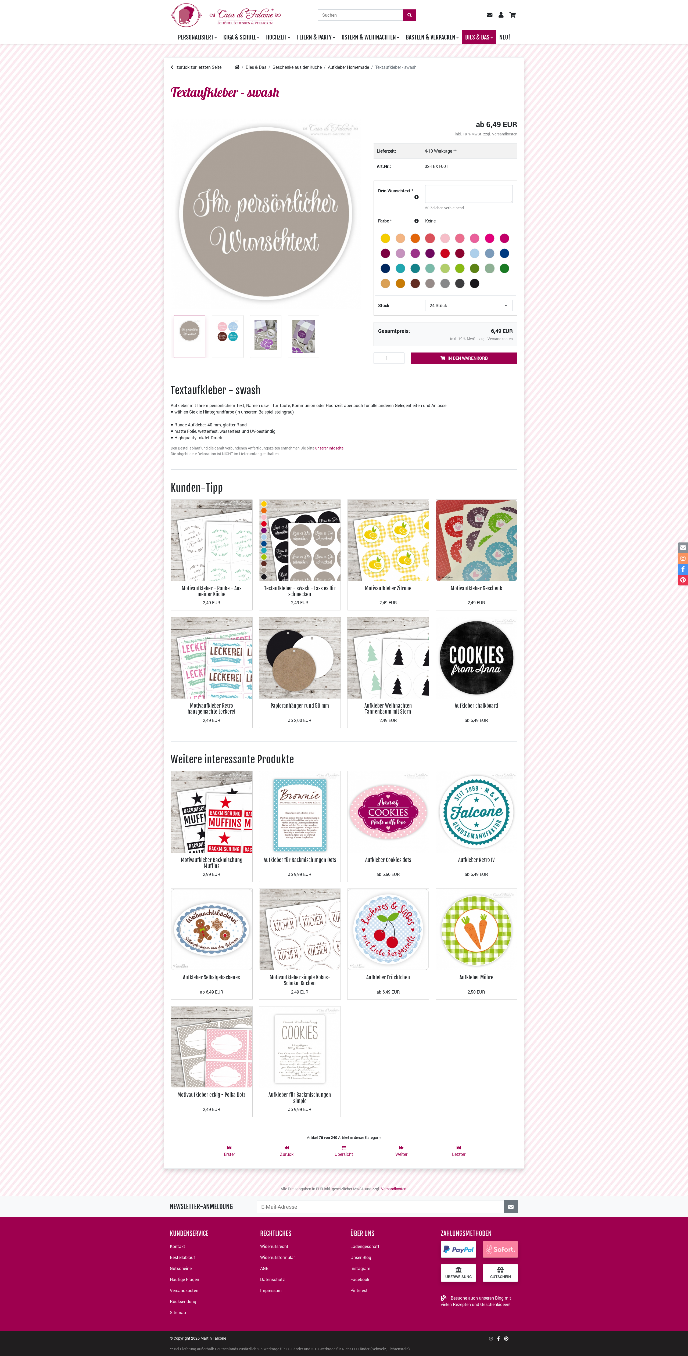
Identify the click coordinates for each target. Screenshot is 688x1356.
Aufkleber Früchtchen (388, 977)
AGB (264, 1268)
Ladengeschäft (364, 1246)
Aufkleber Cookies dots (388, 860)
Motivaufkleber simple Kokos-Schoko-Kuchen (300, 980)
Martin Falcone (213, 1338)
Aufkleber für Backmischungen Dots (300, 860)
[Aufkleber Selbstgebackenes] (211, 929)
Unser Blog (360, 1257)
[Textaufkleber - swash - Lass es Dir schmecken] (300, 540)
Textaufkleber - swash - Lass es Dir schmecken (299, 591)
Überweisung (458, 1276)
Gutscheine (181, 1268)
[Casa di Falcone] (226, 14)
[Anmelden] (511, 1206)
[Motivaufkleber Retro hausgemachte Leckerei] (211, 657)
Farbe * (385, 221)
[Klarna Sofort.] (500, 1249)
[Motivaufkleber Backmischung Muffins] (211, 811)
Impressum (271, 1290)
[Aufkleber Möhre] (476, 929)
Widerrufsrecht (274, 1246)
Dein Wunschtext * (395, 190)
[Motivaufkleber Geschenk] (476, 540)
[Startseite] (237, 67)
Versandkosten (504, 133)
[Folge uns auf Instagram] (491, 1338)
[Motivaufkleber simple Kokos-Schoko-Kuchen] (300, 929)
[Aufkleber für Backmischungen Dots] (300, 811)
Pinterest (359, 1290)
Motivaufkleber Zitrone (388, 588)
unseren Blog (491, 1298)
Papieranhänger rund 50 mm (300, 706)
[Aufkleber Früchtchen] (388, 929)
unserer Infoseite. (330, 448)
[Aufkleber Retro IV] (476, 811)
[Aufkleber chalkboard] (476, 657)
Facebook (359, 1279)
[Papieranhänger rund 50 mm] (300, 657)
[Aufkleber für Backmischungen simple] (300, 1046)
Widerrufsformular (277, 1257)
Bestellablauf (182, 1257)
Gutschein (500, 1276)
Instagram (360, 1268)
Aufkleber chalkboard (476, 706)
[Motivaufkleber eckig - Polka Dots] (211, 1046)
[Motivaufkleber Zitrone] (388, 540)
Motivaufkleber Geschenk (476, 588)
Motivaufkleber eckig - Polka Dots (211, 1095)
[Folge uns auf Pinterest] (506, 1338)
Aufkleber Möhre (476, 977)
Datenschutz (272, 1279)
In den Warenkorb (467, 358)
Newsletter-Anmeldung (201, 1206)
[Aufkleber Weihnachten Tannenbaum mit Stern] (388, 657)
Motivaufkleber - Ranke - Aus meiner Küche (212, 591)
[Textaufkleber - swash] (266, 214)
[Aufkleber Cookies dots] (388, 811)
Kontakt (177, 1246)
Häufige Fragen (184, 1279)
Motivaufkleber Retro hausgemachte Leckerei (211, 709)
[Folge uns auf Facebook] (498, 1338)
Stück (383, 305)
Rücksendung (183, 1301)
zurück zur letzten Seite (198, 67)
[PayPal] (458, 1249)
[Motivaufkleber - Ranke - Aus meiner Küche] (211, 540)
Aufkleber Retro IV (476, 860)
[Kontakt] (683, 547)
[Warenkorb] (512, 15)
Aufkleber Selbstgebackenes (211, 977)
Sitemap (178, 1312)
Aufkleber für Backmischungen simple (299, 1098)
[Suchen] (409, 15)
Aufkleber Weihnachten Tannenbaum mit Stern (388, 709)
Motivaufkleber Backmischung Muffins (211, 863)
